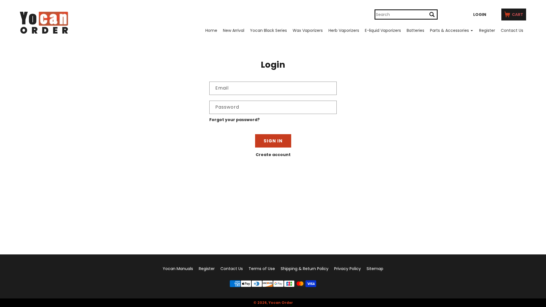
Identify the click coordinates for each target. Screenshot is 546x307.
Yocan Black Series (268, 30)
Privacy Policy (347, 268)
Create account (273, 154)
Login (479, 14)
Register (487, 30)
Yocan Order (280, 302)
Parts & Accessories (449, 30)
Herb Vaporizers (343, 30)
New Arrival (233, 30)
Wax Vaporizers (308, 30)
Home (211, 30)
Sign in (273, 141)
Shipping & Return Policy (304, 268)
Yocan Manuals (178, 268)
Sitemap (375, 268)
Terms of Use (262, 268)
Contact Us (512, 30)
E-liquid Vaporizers (383, 30)
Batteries (415, 30)
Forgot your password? (234, 120)
